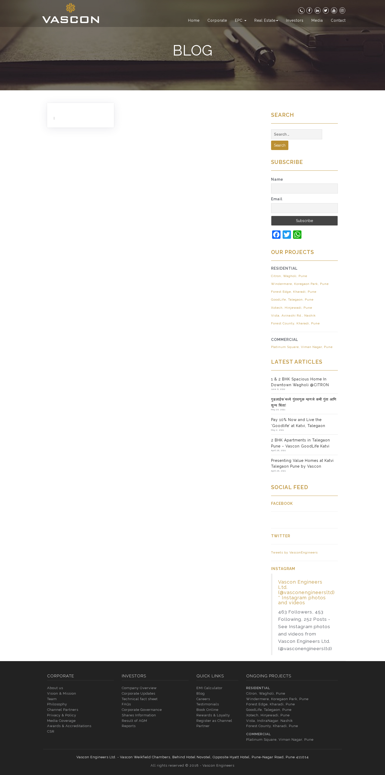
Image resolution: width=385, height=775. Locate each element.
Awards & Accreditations (69, 726)
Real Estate (265, 20)
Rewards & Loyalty (213, 715)
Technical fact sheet (140, 699)
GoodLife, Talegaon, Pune (292, 299)
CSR (50, 731)
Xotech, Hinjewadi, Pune (291, 307)
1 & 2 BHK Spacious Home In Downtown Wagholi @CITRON (300, 382)
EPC (239, 20)
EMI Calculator (209, 688)
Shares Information (139, 715)
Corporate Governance (142, 710)
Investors (295, 20)
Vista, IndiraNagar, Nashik (269, 721)
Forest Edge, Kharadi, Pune (293, 292)
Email (276, 199)
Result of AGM (134, 721)
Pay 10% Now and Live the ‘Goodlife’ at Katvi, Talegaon (298, 423)
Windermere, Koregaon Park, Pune (300, 284)
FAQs (126, 704)
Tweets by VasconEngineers (294, 552)
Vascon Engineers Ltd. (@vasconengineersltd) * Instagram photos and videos (306, 592)
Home (194, 20)
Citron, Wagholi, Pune (289, 276)
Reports (129, 726)
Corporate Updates (138, 693)
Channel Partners (62, 710)
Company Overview (139, 688)
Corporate (217, 20)
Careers (203, 699)
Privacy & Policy (61, 715)
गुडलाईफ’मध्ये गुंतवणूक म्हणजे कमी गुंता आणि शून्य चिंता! (304, 402)
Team (52, 699)
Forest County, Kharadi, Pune (295, 323)
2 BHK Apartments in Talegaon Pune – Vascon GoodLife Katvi (300, 443)
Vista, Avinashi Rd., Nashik (293, 315)
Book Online (207, 710)
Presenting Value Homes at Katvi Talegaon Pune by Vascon (302, 463)
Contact (338, 20)
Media (317, 20)
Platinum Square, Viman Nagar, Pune (302, 347)
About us (55, 688)
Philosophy (57, 704)
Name (277, 179)
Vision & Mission (61, 693)
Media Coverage (61, 721)
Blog (200, 693)
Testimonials (207, 704)
